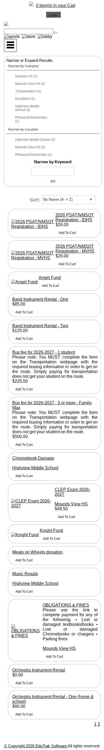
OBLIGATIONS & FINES (66, 605)
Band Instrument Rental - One (40, 299)
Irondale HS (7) (26, 76)
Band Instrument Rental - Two (40, 325)
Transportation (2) (28, 91)
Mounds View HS (71, 504)
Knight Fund (51, 530)
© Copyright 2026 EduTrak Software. (36, 746)
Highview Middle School (35, 468)
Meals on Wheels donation (37, 552)
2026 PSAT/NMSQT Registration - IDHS (74, 217)
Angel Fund (50, 277)
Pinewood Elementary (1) (31, 119)
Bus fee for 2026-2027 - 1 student (43, 352)
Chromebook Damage (33, 458)
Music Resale (25, 574)
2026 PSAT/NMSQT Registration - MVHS (74, 248)
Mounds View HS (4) (30, 84)
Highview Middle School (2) (35, 140)
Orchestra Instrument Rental (38, 670)
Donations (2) (25, 99)
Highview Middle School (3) (27, 108)
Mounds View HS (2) (30, 147)
